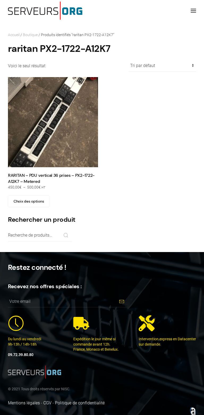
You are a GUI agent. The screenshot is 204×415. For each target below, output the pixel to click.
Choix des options (29, 201)
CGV (47, 402)
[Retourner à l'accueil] (45, 10)
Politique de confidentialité (80, 402)
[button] (193, 10)
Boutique (30, 35)
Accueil (14, 35)
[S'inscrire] (122, 301)
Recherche (66, 235)
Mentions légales (24, 402)
